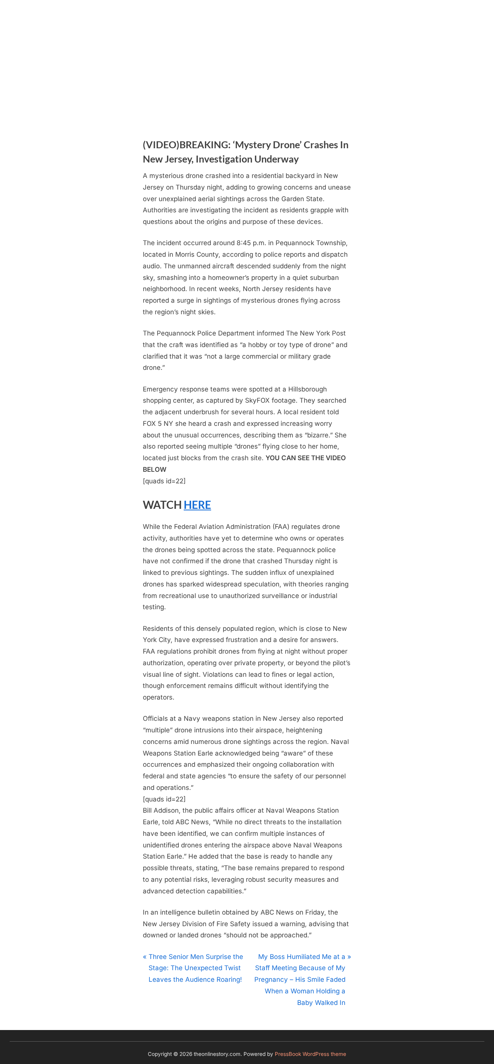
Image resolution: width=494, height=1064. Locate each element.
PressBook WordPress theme (310, 1054)
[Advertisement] (247, 58)
